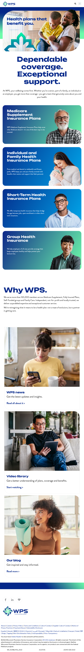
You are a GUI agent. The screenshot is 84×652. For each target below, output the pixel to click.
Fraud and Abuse (19, 628)
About (3, 626)
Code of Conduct (46, 626)
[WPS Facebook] (5, 600)
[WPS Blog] (19, 600)
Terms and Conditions (31, 626)
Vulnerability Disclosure (35, 628)
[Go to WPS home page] (9, 4)
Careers (9, 626)
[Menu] (79, 3)
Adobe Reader (16, 637)
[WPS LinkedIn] (12, 600)
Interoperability (37, 633)
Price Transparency (50, 633)
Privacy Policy (18, 626)
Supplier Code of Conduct (62, 626)
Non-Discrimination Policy (22, 633)
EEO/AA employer (49, 640)
